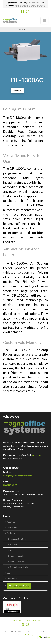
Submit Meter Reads (19, 567)
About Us (11, 522)
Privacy (36, 621)
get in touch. (37, 455)
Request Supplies (17, 556)
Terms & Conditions (20, 621)
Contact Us (12, 527)
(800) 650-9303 (34, 2)
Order (9, 550)
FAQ (8, 573)
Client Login (12, 578)
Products (11, 533)
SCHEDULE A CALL (19, 585)
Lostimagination (32, 635)
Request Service (17, 561)
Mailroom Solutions (18, 539)
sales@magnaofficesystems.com (30, 5)
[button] (44, 20)
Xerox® (13, 544)
